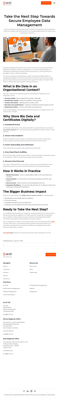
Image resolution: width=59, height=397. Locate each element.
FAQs (31, 269)
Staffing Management (10, 291)
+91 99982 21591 (8, 350)
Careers (5, 275)
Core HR (5, 285)
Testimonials (33, 272)
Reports (32, 288)
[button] (54, 3)
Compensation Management (38, 285)
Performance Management (11, 288)
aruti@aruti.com (8, 314)
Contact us (6, 278)
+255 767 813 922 (8, 331)
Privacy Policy (29, 395)
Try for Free (46, 3)
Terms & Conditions (40, 395)
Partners (5, 272)
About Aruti (33, 266)
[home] (7, 3)
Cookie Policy (51, 395)
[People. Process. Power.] (7, 254)
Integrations (33, 291)
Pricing (5, 266)
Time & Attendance (9, 294)
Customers (6, 269)
